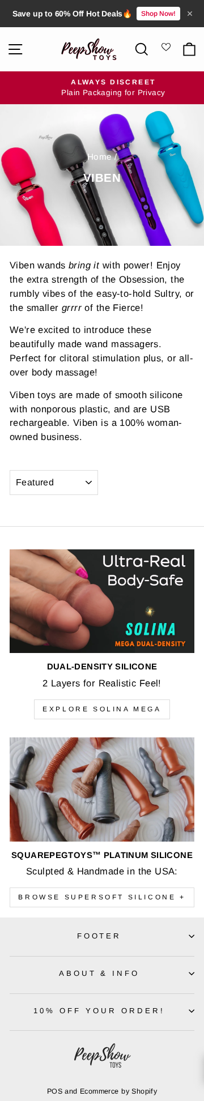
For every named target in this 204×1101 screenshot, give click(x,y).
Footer (99, 936)
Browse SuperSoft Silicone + (101, 897)
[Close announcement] (189, 13)
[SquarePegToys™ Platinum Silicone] (102, 789)
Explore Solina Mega (101, 709)
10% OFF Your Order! (99, 1010)
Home (99, 156)
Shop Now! (158, 14)
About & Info (99, 973)
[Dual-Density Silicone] (102, 601)
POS (54, 1091)
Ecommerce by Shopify (118, 1091)
